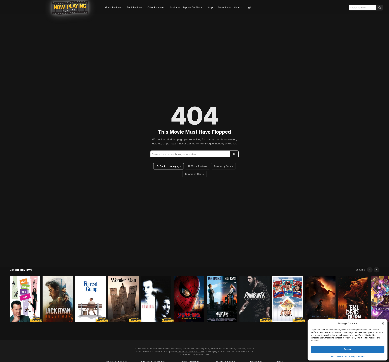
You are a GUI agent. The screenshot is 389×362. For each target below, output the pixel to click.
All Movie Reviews (197, 166)
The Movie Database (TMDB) (191, 351)
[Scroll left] (370, 269)
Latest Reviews (21, 270)
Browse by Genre (194, 174)
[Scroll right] (376, 269)
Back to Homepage (170, 166)
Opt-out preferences (338, 356)
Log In (249, 7)
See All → (360, 269)
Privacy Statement (357, 356)
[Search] (379, 7)
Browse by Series (223, 166)
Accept (347, 349)
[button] (382, 323)
